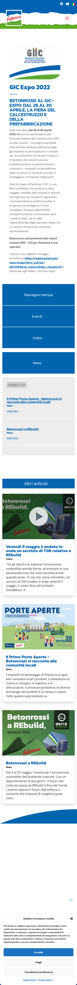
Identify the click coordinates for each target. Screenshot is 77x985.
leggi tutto (12, 411)
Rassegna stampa (38, 295)
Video (37, 338)
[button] (71, 918)
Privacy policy (45, 980)
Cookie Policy (30, 980)
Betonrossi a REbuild (22, 429)
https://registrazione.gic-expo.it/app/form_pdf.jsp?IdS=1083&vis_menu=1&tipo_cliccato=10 (35, 262)
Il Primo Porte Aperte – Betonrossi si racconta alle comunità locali (34, 400)
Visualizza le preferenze (38, 972)
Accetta (38, 952)
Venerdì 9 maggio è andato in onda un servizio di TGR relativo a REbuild (38, 550)
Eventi (37, 316)
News (37, 363)
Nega (39, 962)
